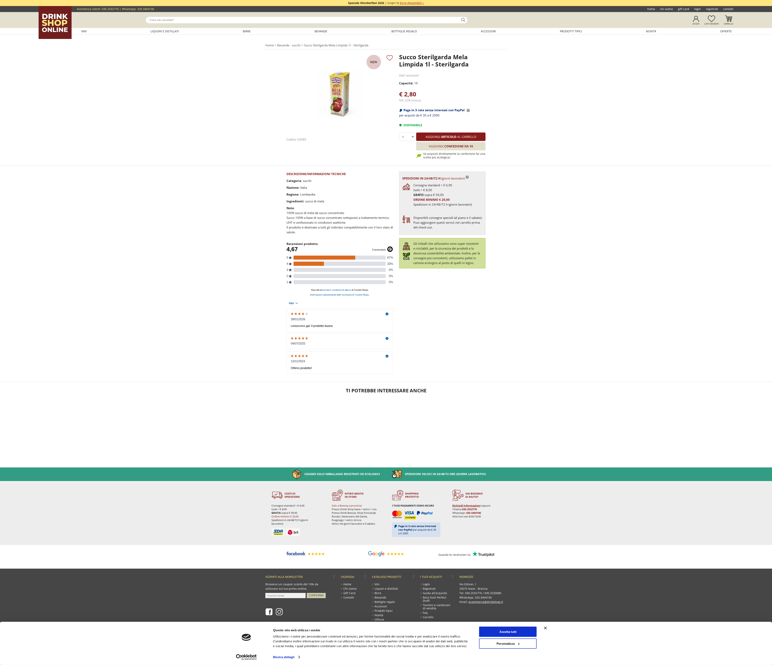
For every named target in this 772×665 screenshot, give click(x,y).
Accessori (488, 31)
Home (651, 9)
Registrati (712, 9)
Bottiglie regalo (404, 31)
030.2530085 (493, 593)
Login (697, 9)
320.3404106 (145, 9)
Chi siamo (666, 9)
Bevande (321, 31)
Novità (651, 31)
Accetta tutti (507, 631)
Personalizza (506, 643)
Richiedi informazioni (466, 505)
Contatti (728, 9)
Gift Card (683, 9)
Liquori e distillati (165, 31)
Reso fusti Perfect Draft (434, 599)
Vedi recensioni (409, 75)
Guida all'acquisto (435, 593)
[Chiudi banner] (545, 628)
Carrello (728, 23)
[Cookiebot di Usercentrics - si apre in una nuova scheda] (246, 657)
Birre (247, 31)
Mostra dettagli (284, 657)
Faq (425, 613)
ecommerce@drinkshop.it (485, 602)
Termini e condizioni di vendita (436, 606)
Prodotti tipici (571, 31)
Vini (84, 31)
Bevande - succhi (289, 45)
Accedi (696, 23)
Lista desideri (711, 23)
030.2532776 (110, 9)
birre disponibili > (412, 3)
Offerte (726, 31)
